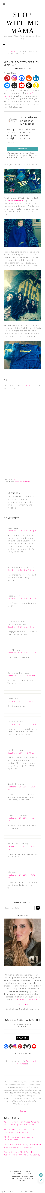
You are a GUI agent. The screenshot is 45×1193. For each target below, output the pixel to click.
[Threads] (28, 85)
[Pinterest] (7, 78)
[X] (14, 85)
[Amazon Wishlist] (36, 85)
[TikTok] (29, 1046)
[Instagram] (14, 78)
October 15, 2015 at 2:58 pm (22, 531)
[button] (4, 43)
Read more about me (26, 999)
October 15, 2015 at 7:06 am (22, 570)
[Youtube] (21, 85)
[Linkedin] (36, 78)
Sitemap (22, 1111)
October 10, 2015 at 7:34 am (22, 627)
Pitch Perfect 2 (16, 200)
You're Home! (13, 51)
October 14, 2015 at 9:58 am (22, 598)
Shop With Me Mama (22, 22)
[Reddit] (28, 78)
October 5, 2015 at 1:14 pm (21, 701)
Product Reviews (22, 482)
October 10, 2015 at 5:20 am (22, 653)
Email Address (22, 1026)
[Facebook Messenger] (7, 85)
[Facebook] (21, 78)
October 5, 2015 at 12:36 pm (22, 724)
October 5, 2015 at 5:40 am (21, 753)
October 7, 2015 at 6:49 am (21, 676)
